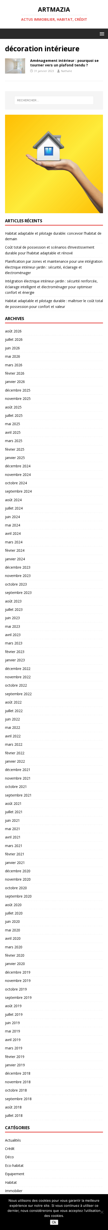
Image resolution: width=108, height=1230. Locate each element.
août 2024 (13, 499)
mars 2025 (13, 440)
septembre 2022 (18, 693)
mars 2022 (13, 744)
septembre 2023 (18, 592)
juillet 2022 (14, 710)
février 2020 (14, 955)
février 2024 (14, 550)
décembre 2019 (17, 972)
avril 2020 (13, 938)
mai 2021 (12, 828)
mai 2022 (12, 727)
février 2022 (14, 753)
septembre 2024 (18, 491)
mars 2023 (13, 643)
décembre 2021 (17, 769)
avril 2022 (13, 736)
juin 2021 (12, 820)
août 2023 (13, 601)
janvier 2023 (15, 660)
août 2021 (13, 803)
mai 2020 (12, 930)
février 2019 (14, 1056)
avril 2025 (13, 432)
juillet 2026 (14, 339)
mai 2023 (12, 626)
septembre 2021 (18, 795)
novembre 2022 (18, 676)
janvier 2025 (15, 457)
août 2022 (13, 702)
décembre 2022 (17, 668)
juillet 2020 (14, 913)
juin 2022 (12, 719)
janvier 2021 (15, 862)
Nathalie (66, 71)
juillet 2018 (14, 1115)
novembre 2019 (18, 980)
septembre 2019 (18, 997)
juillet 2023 (14, 609)
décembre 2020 (17, 871)
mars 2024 (13, 542)
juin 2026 (12, 348)
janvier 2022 (15, 761)
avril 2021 (13, 837)
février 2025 (14, 449)
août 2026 (13, 331)
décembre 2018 (17, 1073)
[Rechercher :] (54, 100)
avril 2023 (13, 634)
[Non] (101, 1212)
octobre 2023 (16, 584)
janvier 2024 (15, 559)
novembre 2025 (18, 398)
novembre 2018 (18, 1081)
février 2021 (14, 854)
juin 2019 (12, 1022)
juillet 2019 (14, 1014)
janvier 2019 (15, 1065)
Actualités (13, 1140)
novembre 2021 (18, 778)
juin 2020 (12, 921)
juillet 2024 (14, 508)
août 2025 (13, 407)
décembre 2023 (17, 567)
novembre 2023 (18, 575)
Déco (9, 1156)
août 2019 (13, 1005)
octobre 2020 (16, 887)
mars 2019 (13, 1048)
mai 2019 (12, 1031)
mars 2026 (13, 365)
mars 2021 (13, 845)
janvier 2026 (15, 381)
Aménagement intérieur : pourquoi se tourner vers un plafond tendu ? (64, 62)
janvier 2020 (15, 963)
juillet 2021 (14, 811)
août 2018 (13, 1107)
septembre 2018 (18, 1098)
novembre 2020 (18, 879)
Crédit (10, 1148)
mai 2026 (12, 356)
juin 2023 (12, 617)
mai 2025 (12, 423)
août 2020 (13, 904)
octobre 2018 (16, 1090)
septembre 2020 (18, 896)
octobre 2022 (16, 685)
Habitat (11, 1182)
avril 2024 (13, 533)
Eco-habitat (14, 1165)
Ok (54, 1222)
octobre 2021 (16, 786)
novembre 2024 (18, 474)
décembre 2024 (17, 466)
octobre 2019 (16, 989)
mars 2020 (13, 947)
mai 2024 (12, 525)
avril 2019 (13, 1039)
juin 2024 (12, 516)
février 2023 (14, 651)
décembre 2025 (17, 390)
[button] (101, 33)
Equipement (14, 1173)
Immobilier (13, 1190)
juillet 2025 (14, 415)
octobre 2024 (16, 482)
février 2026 (14, 373)
